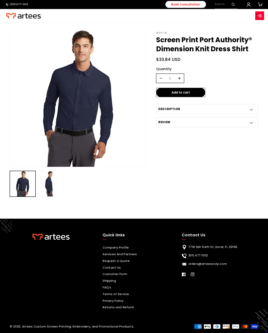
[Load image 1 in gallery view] (23, 184)
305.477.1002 (198, 255)
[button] (233, 4)
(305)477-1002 (19, 4)
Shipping (109, 281)
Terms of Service (116, 294)
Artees (27, 326)
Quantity (164, 69)
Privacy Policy (113, 301)
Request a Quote (116, 261)
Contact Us (112, 267)
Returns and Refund (118, 307)
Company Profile (116, 247)
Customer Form (115, 274)
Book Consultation (185, 4)
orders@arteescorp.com (207, 264)
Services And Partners (120, 254)
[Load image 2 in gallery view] (50, 184)
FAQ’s (107, 287)
